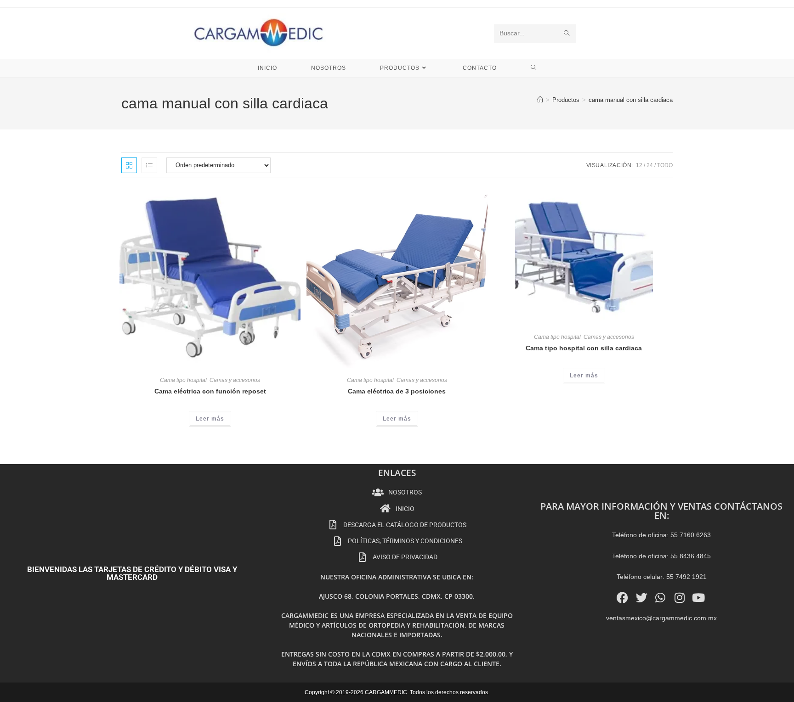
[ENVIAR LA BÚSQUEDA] (567, 33)
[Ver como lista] (149, 165)
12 (639, 165)
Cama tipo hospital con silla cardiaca (584, 348)
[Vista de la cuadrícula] (129, 165)
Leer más (210, 419)
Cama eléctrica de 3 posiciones (397, 391)
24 (650, 165)
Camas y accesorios (235, 380)
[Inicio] (540, 99)
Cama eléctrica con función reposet (210, 391)
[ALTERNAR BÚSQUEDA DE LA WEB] (534, 68)
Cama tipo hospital (183, 380)
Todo (665, 165)
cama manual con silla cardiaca (631, 99)
